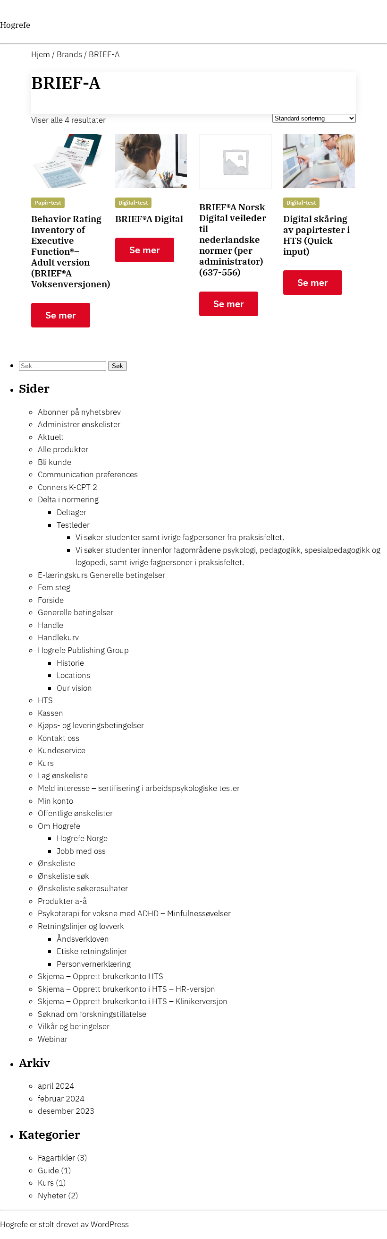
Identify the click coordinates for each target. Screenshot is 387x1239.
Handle (50, 625)
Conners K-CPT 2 (67, 487)
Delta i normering (68, 499)
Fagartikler (56, 1158)
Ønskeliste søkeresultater (83, 888)
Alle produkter (63, 449)
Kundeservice (61, 750)
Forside (51, 600)
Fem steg (54, 587)
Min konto (55, 801)
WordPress (110, 1224)
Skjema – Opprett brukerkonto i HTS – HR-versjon (126, 989)
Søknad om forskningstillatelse (92, 1014)
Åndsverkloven (83, 939)
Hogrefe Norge (82, 838)
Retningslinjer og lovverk (81, 926)
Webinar (52, 1039)
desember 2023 (66, 1111)
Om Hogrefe (59, 826)
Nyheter (52, 1195)
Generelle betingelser (75, 612)
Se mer (60, 315)
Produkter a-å (62, 901)
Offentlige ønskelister (75, 813)
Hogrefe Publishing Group (83, 650)
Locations (73, 675)
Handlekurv (58, 637)
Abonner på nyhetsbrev (79, 412)
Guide (48, 1170)
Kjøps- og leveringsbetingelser (91, 725)
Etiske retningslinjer (92, 951)
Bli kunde (54, 462)
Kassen (50, 713)
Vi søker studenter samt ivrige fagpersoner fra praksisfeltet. (180, 537)
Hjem (40, 54)
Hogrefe (15, 25)
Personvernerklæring (94, 964)
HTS (45, 700)
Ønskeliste (56, 863)
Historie (70, 663)
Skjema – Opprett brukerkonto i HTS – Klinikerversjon (132, 1001)
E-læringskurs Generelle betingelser (101, 575)
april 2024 (56, 1086)
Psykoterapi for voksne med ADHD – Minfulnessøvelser (134, 913)
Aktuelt (51, 437)
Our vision (74, 688)
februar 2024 (61, 1098)
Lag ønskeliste (63, 775)
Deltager (71, 512)
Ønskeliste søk (63, 876)
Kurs (46, 763)
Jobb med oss (81, 851)
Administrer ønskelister (79, 424)
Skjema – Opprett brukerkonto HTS (100, 976)
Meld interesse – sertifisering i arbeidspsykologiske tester (139, 788)
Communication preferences (88, 474)
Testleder (73, 525)
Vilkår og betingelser (73, 1026)
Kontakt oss (58, 738)
